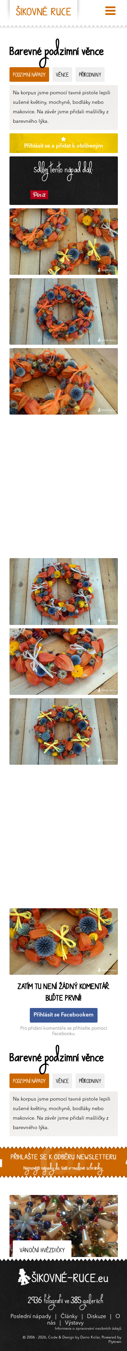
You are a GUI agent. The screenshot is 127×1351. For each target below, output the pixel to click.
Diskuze (96, 1316)
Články (69, 1316)
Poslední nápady (30, 1316)
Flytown (114, 1342)
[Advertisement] (63, 488)
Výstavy (74, 1323)
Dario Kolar (90, 1337)
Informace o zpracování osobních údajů (88, 1329)
